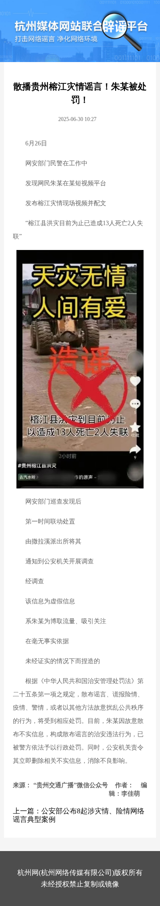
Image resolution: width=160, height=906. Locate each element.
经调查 (34, 581)
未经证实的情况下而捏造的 (62, 661)
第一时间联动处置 (50, 521)
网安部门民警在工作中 (56, 163)
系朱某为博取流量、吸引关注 (65, 621)
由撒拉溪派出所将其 (53, 541)
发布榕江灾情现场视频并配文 (65, 203)
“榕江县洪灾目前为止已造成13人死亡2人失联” (78, 230)
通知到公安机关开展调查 (59, 561)
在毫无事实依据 (47, 641)
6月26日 (36, 143)
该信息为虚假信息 (50, 601)
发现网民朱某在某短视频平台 (65, 183)
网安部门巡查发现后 (53, 501)
